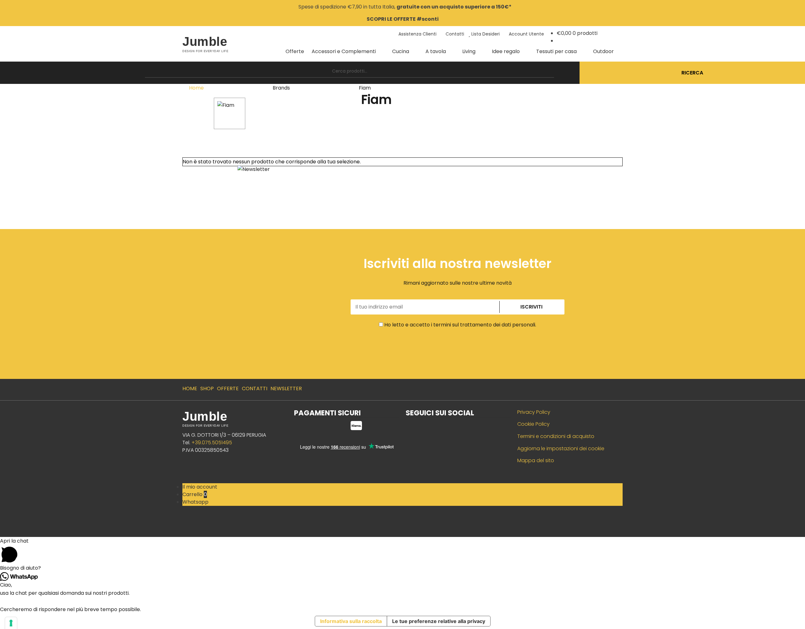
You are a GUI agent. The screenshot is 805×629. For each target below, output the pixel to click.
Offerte (295, 51)
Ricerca (692, 72)
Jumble (204, 41)
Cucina (400, 51)
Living (468, 51)
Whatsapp (195, 502)
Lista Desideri (485, 34)
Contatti (454, 34)
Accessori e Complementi (344, 51)
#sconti (428, 19)
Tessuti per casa (556, 51)
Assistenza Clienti (416, 34)
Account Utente (526, 34)
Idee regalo (506, 51)
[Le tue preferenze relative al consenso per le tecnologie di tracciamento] (11, 623)
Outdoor (603, 51)
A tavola (435, 51)
